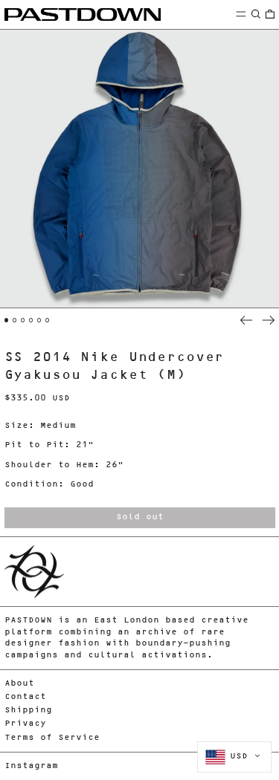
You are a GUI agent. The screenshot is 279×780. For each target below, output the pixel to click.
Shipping (28, 710)
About (19, 684)
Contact (25, 697)
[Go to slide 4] (31, 320)
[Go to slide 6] (47, 320)
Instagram (31, 766)
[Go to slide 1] (6, 320)
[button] (256, 13)
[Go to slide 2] (15, 320)
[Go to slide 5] (39, 320)
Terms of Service (52, 738)
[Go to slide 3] (23, 320)
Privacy (25, 724)
